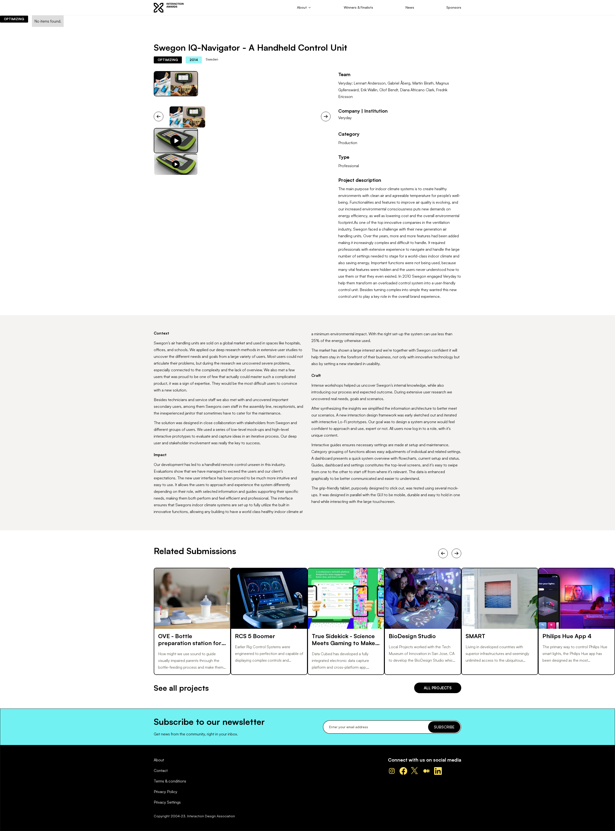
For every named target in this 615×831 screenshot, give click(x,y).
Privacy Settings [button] (167, 802)
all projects (438, 687)
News (410, 7)
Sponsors (453, 7)
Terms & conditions (170, 781)
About (159, 760)
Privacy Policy (165, 791)
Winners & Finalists (358, 7)
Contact (161, 770)
